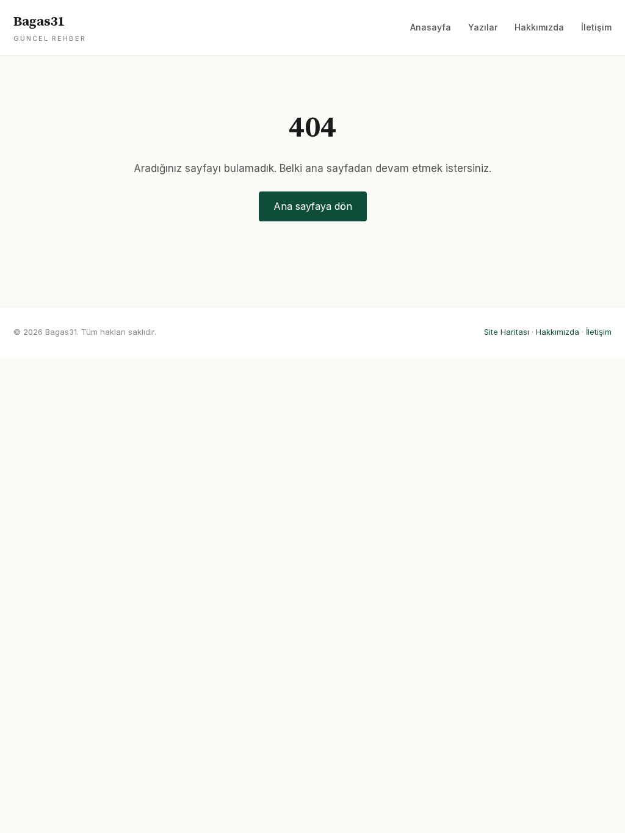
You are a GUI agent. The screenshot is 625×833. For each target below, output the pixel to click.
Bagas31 (49, 28)
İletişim (596, 27)
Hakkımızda (539, 27)
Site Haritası (506, 332)
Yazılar (482, 27)
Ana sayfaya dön (312, 206)
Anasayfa (430, 27)
